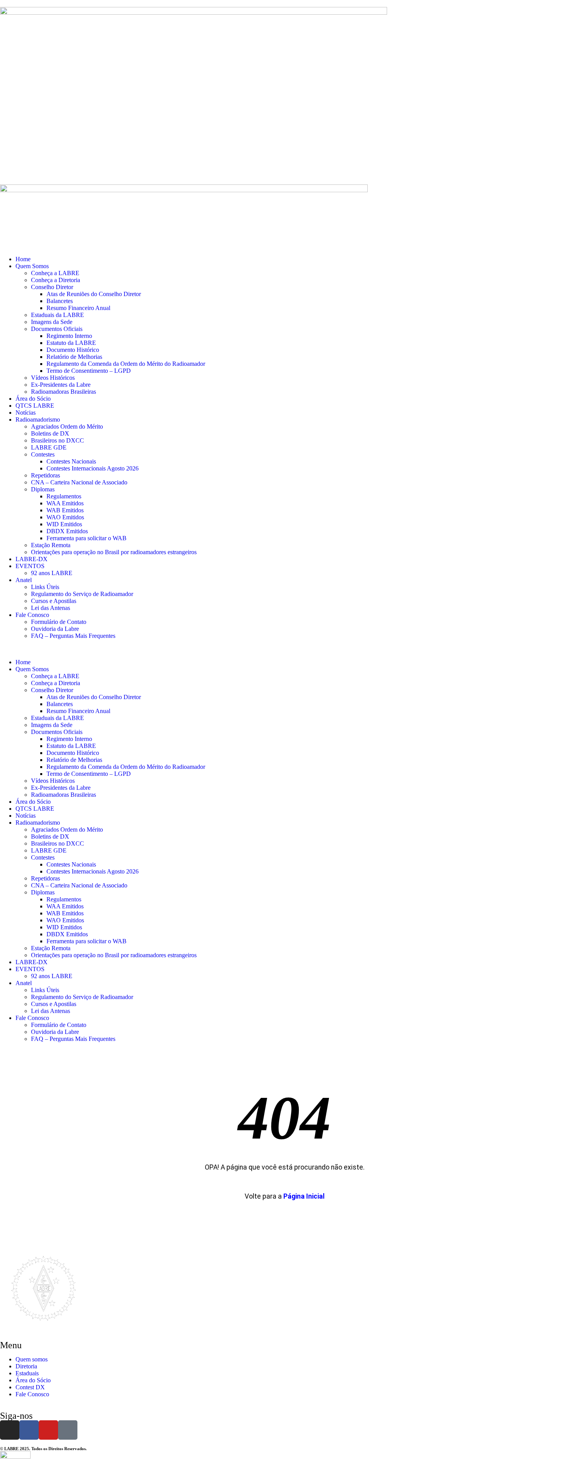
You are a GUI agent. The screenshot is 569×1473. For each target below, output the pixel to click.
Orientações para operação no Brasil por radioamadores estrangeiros (114, 552)
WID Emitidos (64, 524)
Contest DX (30, 1387)
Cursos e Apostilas (53, 601)
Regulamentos (63, 496)
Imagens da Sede (51, 322)
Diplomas (43, 489)
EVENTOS (30, 566)
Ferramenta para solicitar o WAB (86, 538)
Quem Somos (32, 266)
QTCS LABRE (34, 405)
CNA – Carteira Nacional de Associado (79, 482)
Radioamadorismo (37, 419)
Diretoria (26, 1366)
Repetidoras (45, 475)
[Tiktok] (67, 1430)
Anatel (23, 580)
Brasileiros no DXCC (57, 440)
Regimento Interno (69, 336)
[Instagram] (9, 1430)
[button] (284, 649)
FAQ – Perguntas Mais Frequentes (73, 635)
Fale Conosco (32, 615)
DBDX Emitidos (67, 531)
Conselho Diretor (52, 287)
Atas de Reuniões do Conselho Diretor (93, 294)
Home (23, 259)
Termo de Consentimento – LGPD (88, 370)
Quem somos (31, 1359)
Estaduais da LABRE (57, 315)
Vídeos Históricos (53, 377)
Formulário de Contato (58, 621)
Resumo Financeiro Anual (78, 308)
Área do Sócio (33, 398)
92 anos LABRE (51, 573)
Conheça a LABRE (55, 273)
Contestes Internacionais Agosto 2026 (92, 468)
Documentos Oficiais (56, 329)
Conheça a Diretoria (55, 280)
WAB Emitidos (65, 510)
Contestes (43, 454)
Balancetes (59, 301)
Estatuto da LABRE (71, 342)
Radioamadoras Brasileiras (63, 391)
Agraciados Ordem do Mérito (67, 426)
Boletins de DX (50, 433)
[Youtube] (48, 1430)
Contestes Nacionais (71, 461)
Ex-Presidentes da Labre (61, 384)
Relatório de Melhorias (74, 356)
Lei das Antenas (50, 608)
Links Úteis (45, 587)
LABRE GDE (49, 447)
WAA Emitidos (65, 503)
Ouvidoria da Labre (55, 628)
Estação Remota (50, 545)
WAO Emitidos (65, 517)
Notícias (25, 412)
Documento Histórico (72, 349)
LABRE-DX (31, 559)
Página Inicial (304, 1196)
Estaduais (27, 1373)
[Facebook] (29, 1430)
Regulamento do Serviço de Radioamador (82, 594)
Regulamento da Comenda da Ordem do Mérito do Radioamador (125, 363)
